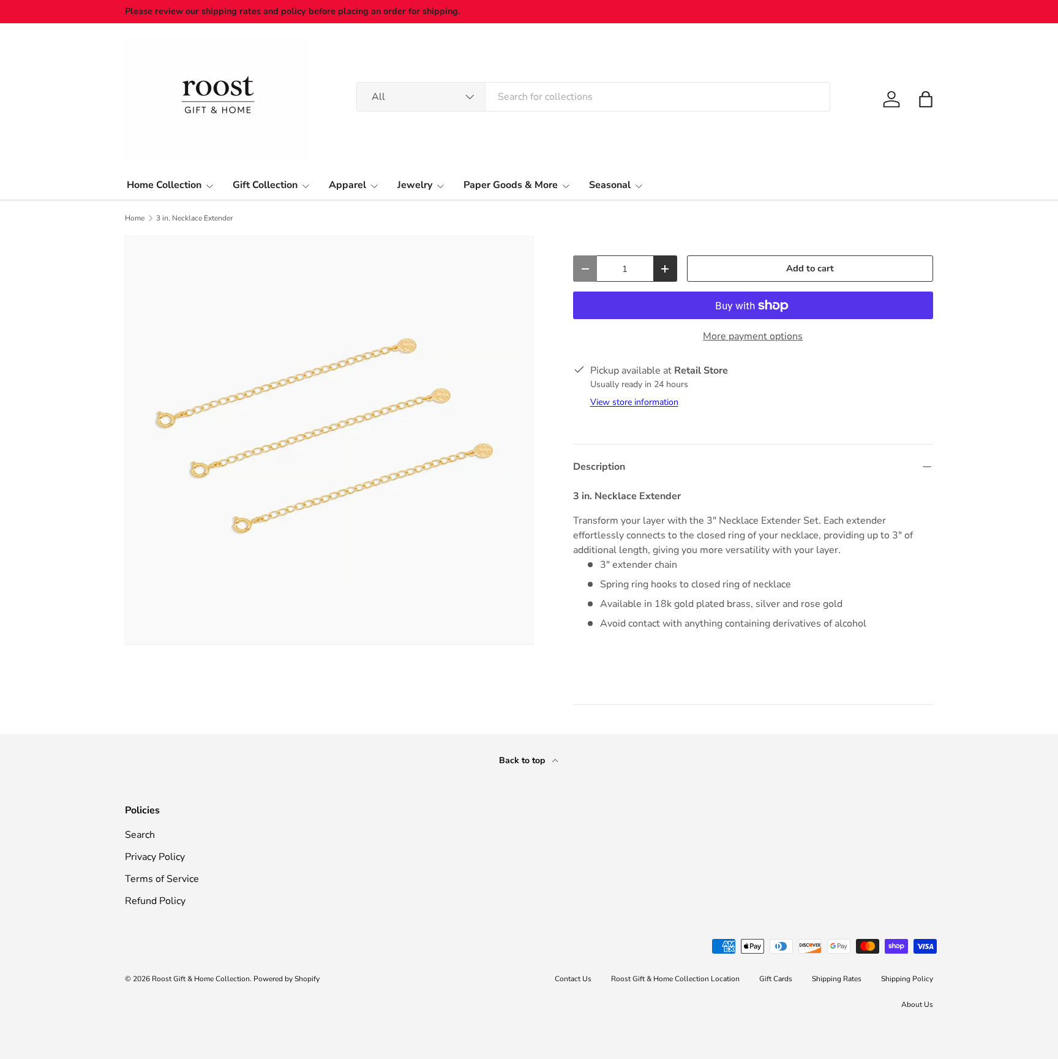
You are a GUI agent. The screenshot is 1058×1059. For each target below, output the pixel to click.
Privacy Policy (155, 857)
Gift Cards (775, 979)
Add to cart (810, 268)
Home (134, 218)
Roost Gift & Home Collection (201, 979)
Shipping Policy (907, 979)
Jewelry (414, 185)
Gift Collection (265, 185)
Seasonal (610, 185)
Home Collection (164, 185)
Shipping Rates (836, 979)
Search (140, 835)
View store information (634, 402)
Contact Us (573, 979)
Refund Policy (155, 901)
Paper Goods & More (510, 185)
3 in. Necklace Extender (194, 218)
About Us (917, 1004)
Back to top (523, 760)
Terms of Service (162, 879)
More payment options (753, 336)
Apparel (347, 185)
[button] (925, 99)
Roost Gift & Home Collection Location (675, 979)
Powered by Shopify (286, 979)
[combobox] (593, 97)
